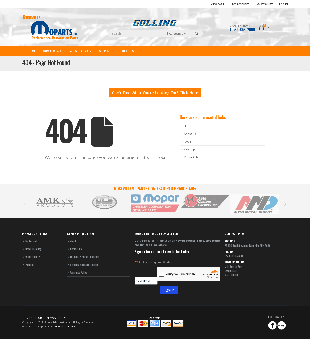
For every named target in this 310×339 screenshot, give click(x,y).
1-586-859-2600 (242, 29)
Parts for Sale (78, 50)
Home (31, 50)
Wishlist (29, 265)
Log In (283, 4)
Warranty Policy (78, 272)
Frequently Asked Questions (84, 257)
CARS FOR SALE (52, 50)
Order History (32, 257)
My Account (240, 4)
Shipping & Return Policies (84, 265)
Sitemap (189, 149)
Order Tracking (33, 249)
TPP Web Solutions (64, 326)
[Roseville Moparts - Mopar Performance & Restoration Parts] (50, 27)
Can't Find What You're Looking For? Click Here (155, 92)
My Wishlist (265, 4)
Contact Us (191, 157)
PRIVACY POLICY (56, 318)
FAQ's (188, 141)
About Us (128, 50)
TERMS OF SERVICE (33, 318)
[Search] (197, 33)
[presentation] (25, 204)
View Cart (217, 4)
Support (105, 50)
